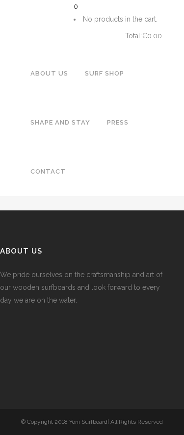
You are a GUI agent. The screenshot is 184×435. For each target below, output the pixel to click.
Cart (96, 36)
